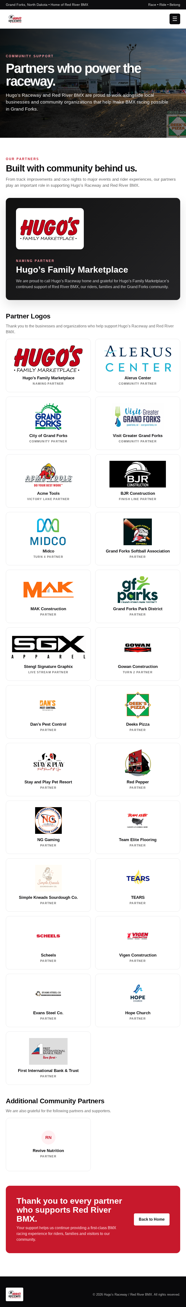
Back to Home (152, 1219)
